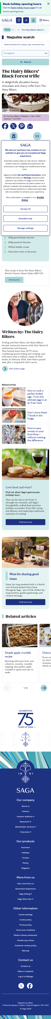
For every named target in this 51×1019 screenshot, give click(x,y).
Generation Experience (25, 889)
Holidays (25, 853)
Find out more (25, 522)
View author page (17, 369)
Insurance (25, 848)
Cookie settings (25, 915)
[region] (25, 188)
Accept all (25, 209)
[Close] (48, 3)
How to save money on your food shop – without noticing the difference (36, 434)
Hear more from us (25, 884)
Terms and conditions (25, 930)
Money (25, 863)
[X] (21, 986)
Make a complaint (25, 971)
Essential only (25, 219)
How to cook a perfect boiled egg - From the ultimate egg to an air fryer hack (37, 396)
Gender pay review (25, 940)
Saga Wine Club (25, 899)
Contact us (25, 966)
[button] (7, 688)
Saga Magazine (10, 36)
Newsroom (25, 822)
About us (26, 806)
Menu (45, 20)
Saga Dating (25, 894)
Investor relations (25, 817)
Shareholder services (25, 827)
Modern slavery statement (25, 935)
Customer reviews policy (25, 946)
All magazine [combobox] (9, 53)
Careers (25, 811)
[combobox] (25, 44)
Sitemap (25, 951)
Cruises (25, 858)
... (16, 30)
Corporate (25, 832)
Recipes (7, 43)
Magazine (25, 868)
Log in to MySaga (25, 977)
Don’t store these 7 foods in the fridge (37, 415)
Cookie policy (25, 920)
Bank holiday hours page (23, 8)
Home (7, 30)
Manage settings (25, 228)
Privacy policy (25, 925)
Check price (14, 280)
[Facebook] (30, 986)
